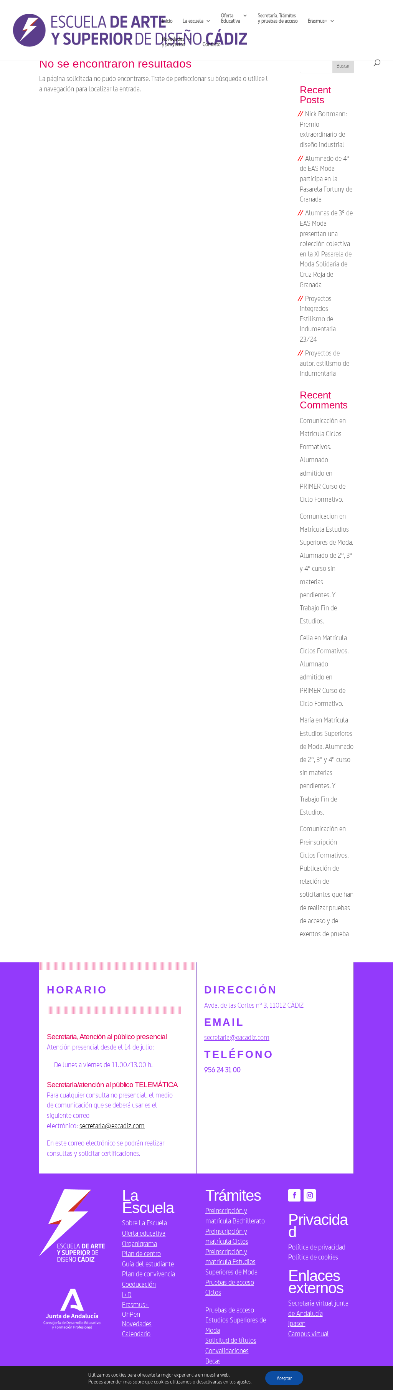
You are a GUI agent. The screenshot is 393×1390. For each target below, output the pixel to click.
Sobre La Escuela (144, 1222)
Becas (213, 1361)
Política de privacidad (316, 1247)
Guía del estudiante (148, 1263)
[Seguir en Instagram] (310, 1195)
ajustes (244, 1381)
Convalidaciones (227, 1350)
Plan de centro (141, 1253)
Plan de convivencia (148, 1273)
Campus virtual (308, 1333)
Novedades (137, 1323)
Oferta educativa (143, 1233)
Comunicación (319, 828)
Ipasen (296, 1323)
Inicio (167, 21)
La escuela (193, 21)
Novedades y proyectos (173, 41)
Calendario (136, 1333)
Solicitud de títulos (230, 1340)
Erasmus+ (135, 1304)
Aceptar (284, 1378)
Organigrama (139, 1243)
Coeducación (139, 1284)
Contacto (212, 44)
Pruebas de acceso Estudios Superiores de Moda (235, 1320)
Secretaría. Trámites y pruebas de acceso (278, 18)
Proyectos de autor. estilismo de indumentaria (324, 363)
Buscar (343, 66)
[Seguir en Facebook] (294, 1195)
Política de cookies (313, 1257)
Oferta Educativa (230, 18)
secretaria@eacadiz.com (112, 1125)
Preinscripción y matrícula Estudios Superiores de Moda (231, 1261)
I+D (126, 1294)
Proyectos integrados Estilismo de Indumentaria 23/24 (318, 318)
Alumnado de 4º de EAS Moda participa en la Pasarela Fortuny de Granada (326, 178)
